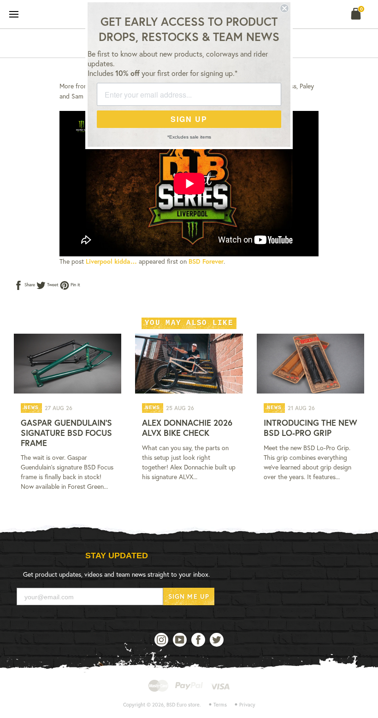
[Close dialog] (284, 8)
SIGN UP (189, 119)
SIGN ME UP (188, 596)
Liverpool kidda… (111, 261)
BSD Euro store (183, 704)
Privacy (247, 704)
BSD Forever (206, 261)
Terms (220, 704)
